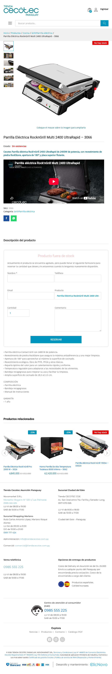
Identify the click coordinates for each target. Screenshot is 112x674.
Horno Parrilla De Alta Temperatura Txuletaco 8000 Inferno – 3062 (55, 467)
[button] (19, 461)
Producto (59, 290)
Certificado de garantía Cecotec (41, 657)
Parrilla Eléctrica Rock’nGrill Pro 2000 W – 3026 (18, 467)
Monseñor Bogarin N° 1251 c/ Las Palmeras (25, 500)
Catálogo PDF (75, 632)
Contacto (60, 632)
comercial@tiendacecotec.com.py (32, 545)
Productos (46, 632)
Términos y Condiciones (63, 652)
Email (10, 290)
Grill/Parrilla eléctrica (24, 211)
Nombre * (12, 273)
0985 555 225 (10, 503)
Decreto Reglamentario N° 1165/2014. (19, 655)
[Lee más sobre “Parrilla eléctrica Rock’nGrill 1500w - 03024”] (91, 458)
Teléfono (59, 273)
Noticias (33, 632)
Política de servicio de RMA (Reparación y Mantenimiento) (78, 657)
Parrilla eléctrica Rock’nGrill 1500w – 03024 (92, 464)
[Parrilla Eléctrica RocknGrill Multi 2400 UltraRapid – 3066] (6, 218)
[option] (9, 46)
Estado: (7, 146)
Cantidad (11, 307)
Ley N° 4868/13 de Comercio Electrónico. (90, 652)
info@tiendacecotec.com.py (34, 539)
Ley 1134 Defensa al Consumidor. (47, 655)
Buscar (104, 23)
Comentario (60, 307)
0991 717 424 (10, 532)
